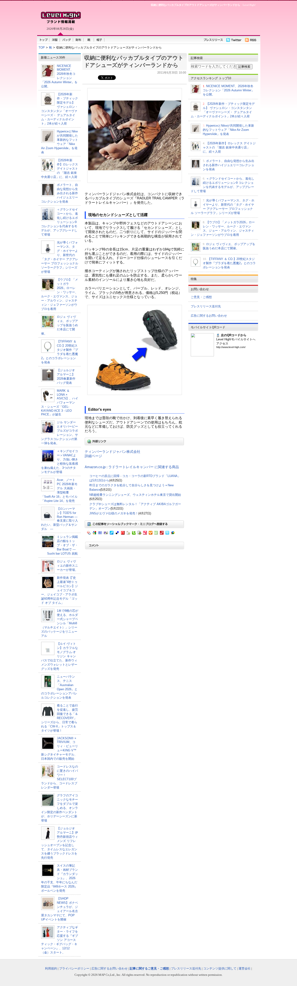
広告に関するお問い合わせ (209, 315)
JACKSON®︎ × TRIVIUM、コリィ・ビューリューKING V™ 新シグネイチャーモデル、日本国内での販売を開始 (59, 748)
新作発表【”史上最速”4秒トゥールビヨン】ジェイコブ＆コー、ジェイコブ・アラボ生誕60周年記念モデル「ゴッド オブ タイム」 (59, 590)
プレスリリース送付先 (206, 306)
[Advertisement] (169, 20)
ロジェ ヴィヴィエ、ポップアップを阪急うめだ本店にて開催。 (59, 325)
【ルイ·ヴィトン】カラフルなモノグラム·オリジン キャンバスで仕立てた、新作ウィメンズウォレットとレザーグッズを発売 (59, 656)
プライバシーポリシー (74, 968)
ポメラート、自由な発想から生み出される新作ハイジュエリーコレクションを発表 (59, 193)
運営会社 (245, 968)
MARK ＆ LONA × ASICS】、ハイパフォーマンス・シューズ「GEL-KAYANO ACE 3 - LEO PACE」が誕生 (59, 402)
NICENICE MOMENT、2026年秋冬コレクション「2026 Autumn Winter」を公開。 (59, 76)
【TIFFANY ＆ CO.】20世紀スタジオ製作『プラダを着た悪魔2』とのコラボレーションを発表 (229, 263)
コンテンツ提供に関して (219, 968)
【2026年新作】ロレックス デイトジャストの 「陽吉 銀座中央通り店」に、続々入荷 (59, 168)
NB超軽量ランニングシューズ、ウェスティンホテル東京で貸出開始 (135, 494)
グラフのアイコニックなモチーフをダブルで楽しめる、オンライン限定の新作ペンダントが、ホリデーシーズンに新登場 (59, 808)
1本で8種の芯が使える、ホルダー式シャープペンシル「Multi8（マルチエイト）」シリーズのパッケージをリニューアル (59, 623)
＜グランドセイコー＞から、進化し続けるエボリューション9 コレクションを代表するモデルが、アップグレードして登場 (59, 222)
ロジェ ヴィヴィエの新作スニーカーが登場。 (67, 566)
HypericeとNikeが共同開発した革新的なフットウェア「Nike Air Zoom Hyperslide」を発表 (228, 130)
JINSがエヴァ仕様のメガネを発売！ (113, 513)
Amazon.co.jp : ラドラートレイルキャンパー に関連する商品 (132, 467)
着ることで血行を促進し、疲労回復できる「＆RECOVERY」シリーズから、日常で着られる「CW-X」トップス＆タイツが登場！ (59, 718)
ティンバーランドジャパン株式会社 (112, 452)
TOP (42, 47)
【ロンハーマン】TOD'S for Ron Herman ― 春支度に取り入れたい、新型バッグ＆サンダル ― (59, 519)
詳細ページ (93, 456)
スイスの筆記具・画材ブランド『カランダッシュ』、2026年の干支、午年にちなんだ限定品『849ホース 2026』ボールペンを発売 (59, 878)
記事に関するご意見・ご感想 (149, 968)
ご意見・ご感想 (201, 297)
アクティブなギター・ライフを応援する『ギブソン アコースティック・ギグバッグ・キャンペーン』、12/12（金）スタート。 (59, 940)
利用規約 (51, 968)
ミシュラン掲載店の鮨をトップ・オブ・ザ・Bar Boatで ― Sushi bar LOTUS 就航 (59, 545)
